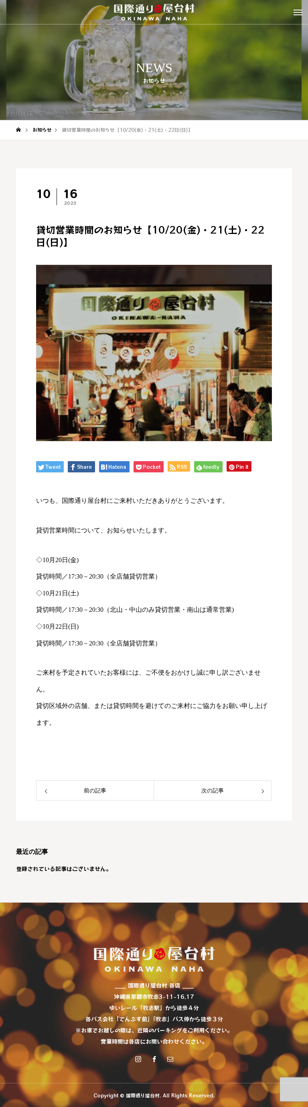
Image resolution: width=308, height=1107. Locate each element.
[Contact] (170, 1059)
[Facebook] (154, 1059)
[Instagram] (138, 1059)
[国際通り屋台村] (154, 12)
